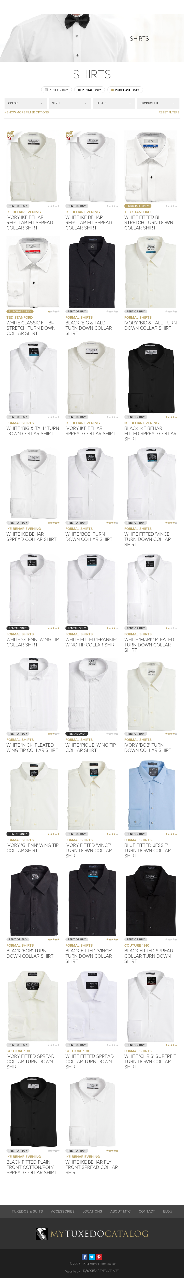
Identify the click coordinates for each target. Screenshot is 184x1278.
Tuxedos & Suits (27, 1211)
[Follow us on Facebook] (84, 1257)
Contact (147, 1211)
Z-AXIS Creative (100, 1270)
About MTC (120, 1211)
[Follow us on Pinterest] (99, 1257)
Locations (92, 1211)
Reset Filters (169, 112)
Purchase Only (127, 90)
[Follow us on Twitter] (92, 1257)
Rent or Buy (58, 90)
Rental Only (91, 90)
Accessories (63, 1211)
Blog (167, 1211)
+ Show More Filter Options (27, 112)
